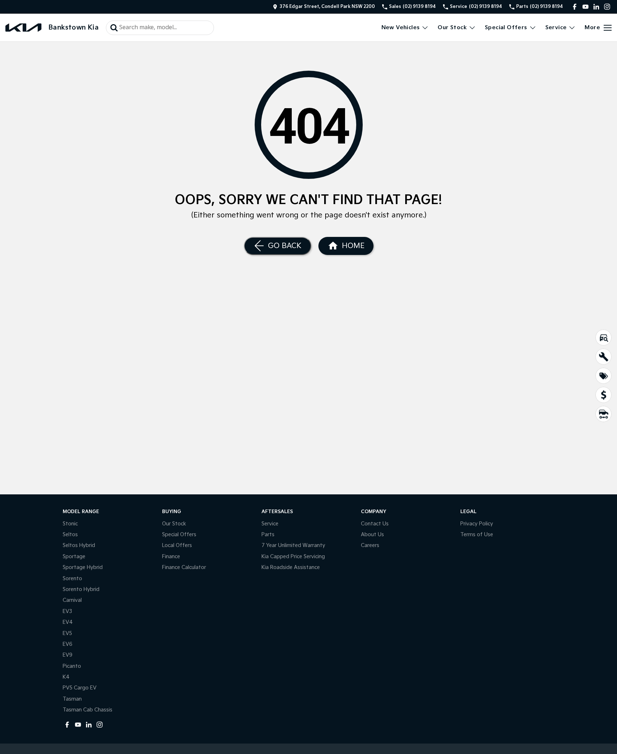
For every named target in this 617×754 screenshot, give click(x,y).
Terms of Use (476, 535)
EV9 (67, 655)
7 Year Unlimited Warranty (293, 545)
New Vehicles (400, 27)
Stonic (70, 524)
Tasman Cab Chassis (87, 710)
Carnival (72, 600)
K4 (66, 677)
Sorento (72, 579)
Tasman (72, 699)
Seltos (70, 535)
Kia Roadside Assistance (290, 567)
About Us (372, 535)
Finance (171, 557)
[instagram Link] (607, 6)
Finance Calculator (184, 567)
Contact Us (375, 524)
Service (556, 27)
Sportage (74, 557)
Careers (370, 545)
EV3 (67, 611)
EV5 (67, 633)
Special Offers (506, 27)
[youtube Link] (585, 6)
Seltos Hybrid (79, 545)
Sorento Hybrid (81, 589)
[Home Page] (23, 27)
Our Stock (452, 27)
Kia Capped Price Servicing (293, 557)
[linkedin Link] (596, 6)
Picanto (72, 666)
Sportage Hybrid (83, 567)
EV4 (68, 622)
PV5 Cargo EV (80, 688)
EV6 (67, 644)
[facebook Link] (574, 6)
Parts (267, 535)
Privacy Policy (476, 524)
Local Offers (177, 545)
